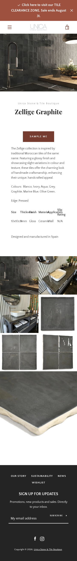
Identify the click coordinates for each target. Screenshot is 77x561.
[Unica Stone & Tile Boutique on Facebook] (35, 538)
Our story (18, 476)
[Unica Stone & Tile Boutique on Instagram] (42, 538)
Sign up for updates (38, 494)
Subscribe (56, 516)
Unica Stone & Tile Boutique (48, 549)
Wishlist (38, 482)
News (62, 476)
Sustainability (42, 476)
